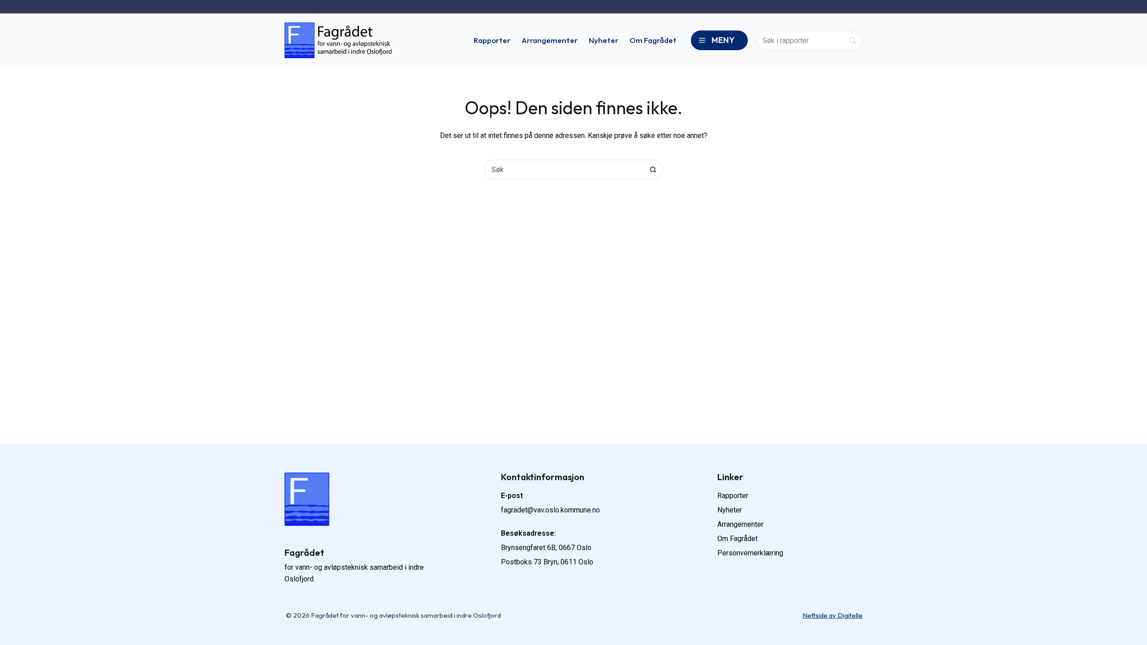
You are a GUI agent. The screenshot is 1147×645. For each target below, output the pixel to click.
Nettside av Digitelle (832, 615)
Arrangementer (550, 40)
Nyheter (603, 40)
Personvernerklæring (750, 553)
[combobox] (564, 169)
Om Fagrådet (653, 40)
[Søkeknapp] (653, 169)
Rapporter (492, 40)
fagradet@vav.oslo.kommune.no (550, 510)
